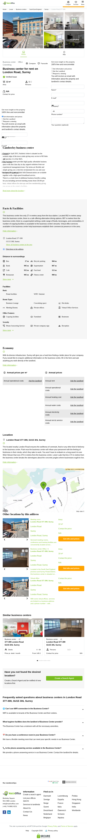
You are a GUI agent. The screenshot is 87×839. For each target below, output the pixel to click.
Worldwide (76, 810)
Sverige (47, 799)
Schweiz (61, 814)
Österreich (62, 810)
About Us (27, 808)
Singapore (76, 803)
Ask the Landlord (59, 71)
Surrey (46, 9)
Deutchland (48, 810)
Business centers (21, 9)
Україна (61, 818)
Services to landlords (31, 804)
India (74, 807)
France (60, 803)
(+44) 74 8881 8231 (10, 806)
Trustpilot (54, 107)
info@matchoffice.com (11, 804)
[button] (4, 539)
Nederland (48, 814)
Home (4, 9)
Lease (11, 9)
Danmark (47, 796)
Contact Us (27, 812)
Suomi (46, 807)
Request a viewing (59, 73)
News (25, 815)
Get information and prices (62, 69)
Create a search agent (32, 794)
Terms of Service (67, 826)
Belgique (47, 818)
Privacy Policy (52, 826)
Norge (46, 803)
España (61, 799)
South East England (35, 9)
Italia (60, 807)
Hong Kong (76, 799)
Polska (74, 796)
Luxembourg (63, 796)
